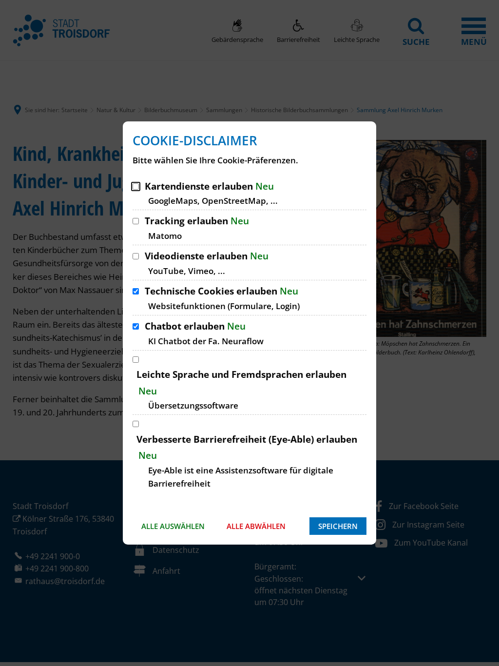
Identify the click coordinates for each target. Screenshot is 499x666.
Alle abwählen (256, 526)
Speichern (338, 526)
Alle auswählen (173, 526)
